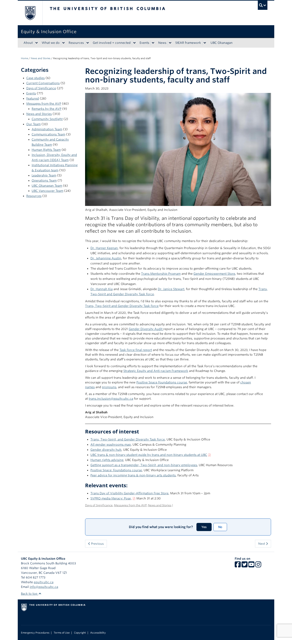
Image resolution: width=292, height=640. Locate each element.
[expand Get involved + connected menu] (134, 43)
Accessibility (98, 632)
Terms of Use (62, 632)
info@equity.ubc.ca (44, 587)
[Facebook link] (238, 566)
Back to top (29, 593)
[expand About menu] (36, 43)
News (162, 42)
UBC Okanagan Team (47, 185)
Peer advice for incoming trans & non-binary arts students (133, 475)
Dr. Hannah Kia (101, 289)
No (220, 527)
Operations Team (44, 180)
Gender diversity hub (105, 449)
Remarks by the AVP (46, 108)
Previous (97, 543)
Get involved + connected (112, 42)
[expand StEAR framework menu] (204, 43)
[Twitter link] (245, 566)
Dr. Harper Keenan (104, 248)
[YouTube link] (251, 566)
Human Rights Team (46, 149)
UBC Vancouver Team (47, 190)
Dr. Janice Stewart (171, 289)
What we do (51, 42)
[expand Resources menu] (87, 43)
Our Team (33, 124)
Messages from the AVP (43, 103)
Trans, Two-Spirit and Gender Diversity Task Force (122, 306)
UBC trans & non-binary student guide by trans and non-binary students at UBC (148, 455)
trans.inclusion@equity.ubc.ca (111, 398)
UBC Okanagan (222, 42)
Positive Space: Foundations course (116, 470)
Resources (76, 42)
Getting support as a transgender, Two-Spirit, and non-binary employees (143, 465)
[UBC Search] (262, 5)
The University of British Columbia (30, 13)
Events (144, 42)
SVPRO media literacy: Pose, (111, 498)
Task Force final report (135, 350)
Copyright (80, 632)
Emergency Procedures (35, 632)
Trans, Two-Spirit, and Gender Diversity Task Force (127, 439)
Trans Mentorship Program (161, 273)
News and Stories (40, 58)
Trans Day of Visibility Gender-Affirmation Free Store (129, 493)
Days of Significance (41, 88)
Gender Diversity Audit (146, 329)
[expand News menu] (170, 43)
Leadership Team (44, 175)
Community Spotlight (47, 119)
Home (24, 58)
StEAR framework (188, 42)
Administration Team (47, 129)
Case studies (35, 78)
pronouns (109, 387)
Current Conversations (43, 83)
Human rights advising (106, 460)
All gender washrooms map (110, 444)
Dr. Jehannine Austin (105, 258)
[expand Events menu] (153, 43)
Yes (204, 527)
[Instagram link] (258, 566)
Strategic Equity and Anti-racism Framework (155, 371)
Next (262, 543)
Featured (32, 98)
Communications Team (48, 134)
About (28, 42)
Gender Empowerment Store (214, 273)
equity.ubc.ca (43, 582)
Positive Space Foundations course (161, 382)
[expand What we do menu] (63, 43)
